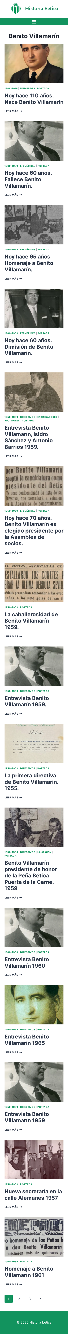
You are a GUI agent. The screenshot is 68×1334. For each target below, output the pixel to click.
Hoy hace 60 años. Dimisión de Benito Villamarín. (29, 346)
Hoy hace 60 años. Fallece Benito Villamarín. (28, 179)
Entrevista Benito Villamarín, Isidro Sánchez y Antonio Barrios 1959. (29, 437)
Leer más (13, 111)
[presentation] (34, 63)
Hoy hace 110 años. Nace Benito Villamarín (34, 98)
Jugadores (12, 420)
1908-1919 (11, 88)
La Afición (44, 852)
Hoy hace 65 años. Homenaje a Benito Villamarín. (29, 263)
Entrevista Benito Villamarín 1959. (27, 701)
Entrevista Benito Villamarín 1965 (27, 1039)
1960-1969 (11, 165)
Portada (43, 88)
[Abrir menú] (34, 21)
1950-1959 (11, 417)
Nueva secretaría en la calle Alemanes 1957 (33, 1194)
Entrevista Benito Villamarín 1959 (27, 1117)
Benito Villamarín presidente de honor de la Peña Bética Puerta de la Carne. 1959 (31, 875)
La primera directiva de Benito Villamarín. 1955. (31, 781)
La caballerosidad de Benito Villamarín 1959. (31, 620)
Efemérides (27, 88)
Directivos (27, 417)
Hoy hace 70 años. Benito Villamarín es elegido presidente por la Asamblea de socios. (34, 531)
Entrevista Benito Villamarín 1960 (27, 962)
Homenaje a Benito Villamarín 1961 (29, 1271)
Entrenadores (47, 417)
